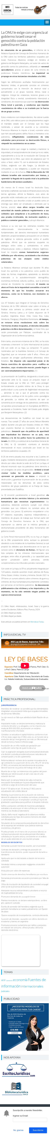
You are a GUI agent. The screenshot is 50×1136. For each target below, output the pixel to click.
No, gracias (18, 1130)
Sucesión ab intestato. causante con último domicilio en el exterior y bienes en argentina (24, 920)
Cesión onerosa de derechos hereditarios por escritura (24, 874)
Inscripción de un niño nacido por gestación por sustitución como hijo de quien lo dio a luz (21, 746)
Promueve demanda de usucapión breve (18, 896)
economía (20, 980)
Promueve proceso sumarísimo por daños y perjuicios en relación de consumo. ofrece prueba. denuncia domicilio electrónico (23, 927)
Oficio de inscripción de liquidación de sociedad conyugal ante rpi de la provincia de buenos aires (24, 885)
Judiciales (5, 991)
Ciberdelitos (9, 980)
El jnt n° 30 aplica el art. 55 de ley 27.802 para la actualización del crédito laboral (21, 789)
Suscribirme (38, 1130)
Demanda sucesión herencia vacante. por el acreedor (23, 846)
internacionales (32, 986)
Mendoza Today (37, 622)
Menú (47, 22)
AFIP (3, 980)
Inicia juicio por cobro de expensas (15, 870)
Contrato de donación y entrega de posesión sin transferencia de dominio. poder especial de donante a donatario (24, 852)
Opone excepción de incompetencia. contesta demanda (24, 915)
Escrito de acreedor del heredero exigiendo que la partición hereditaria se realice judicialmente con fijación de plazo (24, 909)
